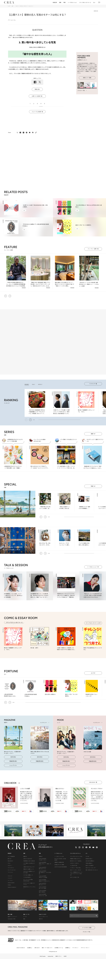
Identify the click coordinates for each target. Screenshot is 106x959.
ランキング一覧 (93, 383)
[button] (5, 296)
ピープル (25, 916)
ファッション (10, 872)
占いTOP (93, 673)
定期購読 (67, 947)
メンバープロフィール (43, 916)
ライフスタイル (11, 867)
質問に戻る (37, 89)
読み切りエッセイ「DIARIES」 (76, 861)
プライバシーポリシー (85, 947)
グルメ (9, 863)
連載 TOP (93, 433)
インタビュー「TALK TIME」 (75, 867)
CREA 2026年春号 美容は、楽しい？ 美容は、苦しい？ (45, 864)
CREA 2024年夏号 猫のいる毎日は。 (42, 891)
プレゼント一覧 (81, 90)
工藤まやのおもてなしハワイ (29, 866)
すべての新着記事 (11, 856)
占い (94, 2)
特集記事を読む (13, 761)
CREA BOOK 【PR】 (12, 918)
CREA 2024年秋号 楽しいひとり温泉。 (43, 888)
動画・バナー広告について (47, 947)
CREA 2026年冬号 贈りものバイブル (42, 868)
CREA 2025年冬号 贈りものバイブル (42, 884)
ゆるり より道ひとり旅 (74, 877)
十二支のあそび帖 (73, 865)
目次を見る (13, 757)
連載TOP (25, 856)
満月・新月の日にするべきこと (92, 870)
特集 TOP (93, 486)
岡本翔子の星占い (89, 858)
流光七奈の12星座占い (90, 861)
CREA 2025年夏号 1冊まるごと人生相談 (43, 877)
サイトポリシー (75, 947)
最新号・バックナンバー (12, 916)
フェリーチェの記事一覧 (37, 111)
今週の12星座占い (89, 863)
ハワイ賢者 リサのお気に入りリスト (29, 864)
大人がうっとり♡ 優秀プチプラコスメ (29, 884)
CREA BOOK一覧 (93, 782)
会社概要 (29, 947)
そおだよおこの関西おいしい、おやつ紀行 (29, 872)
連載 (60, 2)
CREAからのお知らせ (12, 887)
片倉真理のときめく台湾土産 (29, 861)
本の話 (65, 956)
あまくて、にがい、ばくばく (75, 870)
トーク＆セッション (72, 2)
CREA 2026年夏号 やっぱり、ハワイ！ (43, 859)
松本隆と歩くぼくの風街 (59, 864)
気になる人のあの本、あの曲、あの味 (61, 859)
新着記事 (55, 2)
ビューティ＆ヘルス (12, 870)
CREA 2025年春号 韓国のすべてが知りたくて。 (44, 880)
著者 (24, 918)
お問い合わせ (37, 947)
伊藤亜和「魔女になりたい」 (75, 858)
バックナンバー (43, 722)
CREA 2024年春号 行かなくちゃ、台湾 (43, 895)
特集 (64, 2)
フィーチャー (10, 880)
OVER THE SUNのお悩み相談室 (61, 866)
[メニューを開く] (99, 2)
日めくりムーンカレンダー (91, 867)
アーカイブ (10, 878)
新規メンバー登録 (87, 77)
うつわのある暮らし (27, 877)
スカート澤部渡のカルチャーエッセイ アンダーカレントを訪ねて (76, 874)
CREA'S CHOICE (11, 882)
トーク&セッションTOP (59, 856)
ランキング (10, 876)
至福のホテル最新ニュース (28, 869)
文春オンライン (58, 956)
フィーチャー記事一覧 (93, 249)
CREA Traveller (43, 956)
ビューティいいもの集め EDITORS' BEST (28, 880)
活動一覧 (40, 918)
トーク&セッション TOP (93, 567)
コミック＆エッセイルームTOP (93, 623)
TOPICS (9, 885)
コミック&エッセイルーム (85, 2)
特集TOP (40, 856)
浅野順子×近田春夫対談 (59, 862)
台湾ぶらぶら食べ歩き (27, 858)
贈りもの (9, 858)
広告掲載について (58, 947)
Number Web (50, 956)
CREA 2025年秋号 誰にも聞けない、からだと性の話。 (45, 872)
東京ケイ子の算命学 (89, 865)
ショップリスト (13, 765)
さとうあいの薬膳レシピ (28, 875)
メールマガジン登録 (86, 927)
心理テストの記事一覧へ (37, 96)
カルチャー (10, 865)
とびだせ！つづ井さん (74, 863)
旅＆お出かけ (10, 861)
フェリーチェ (13, 20)
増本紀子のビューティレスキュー (29, 887)
